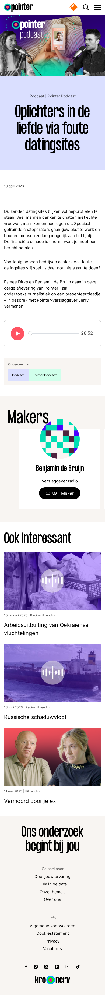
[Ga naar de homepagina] (18, 7)
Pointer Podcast (62, 96)
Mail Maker (62, 493)
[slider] (54, 333)
